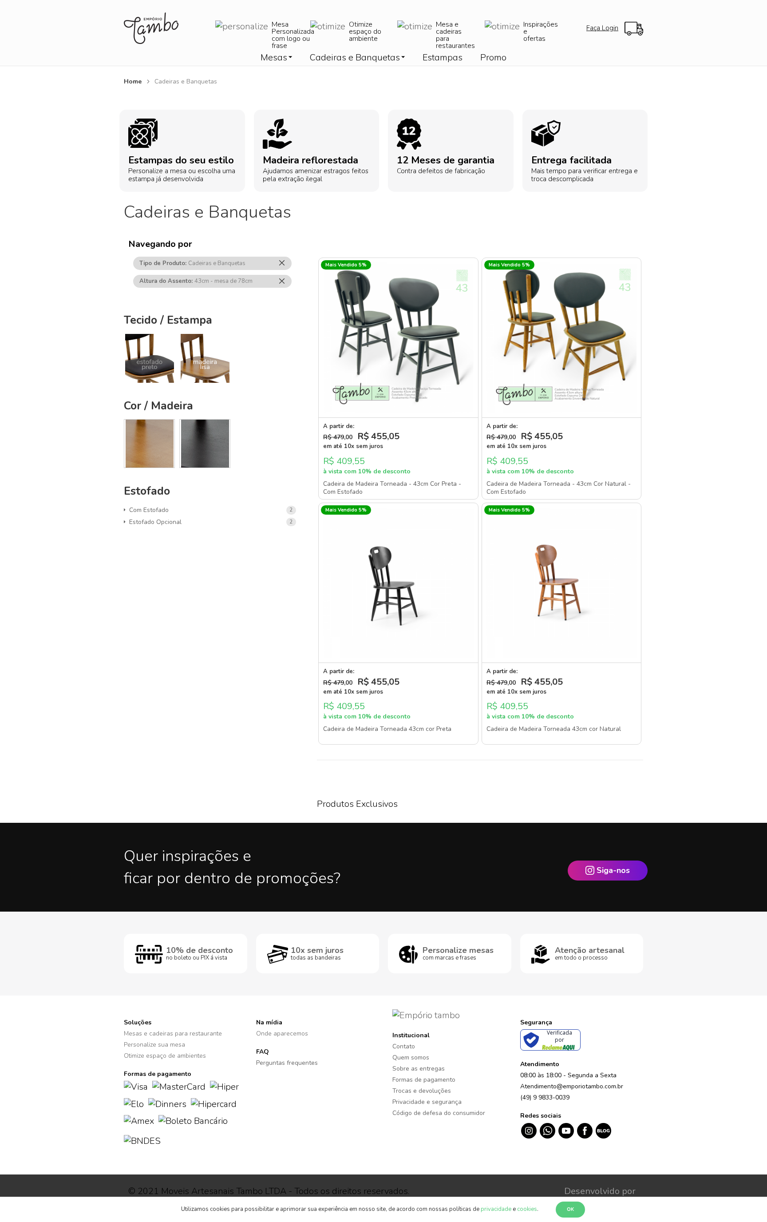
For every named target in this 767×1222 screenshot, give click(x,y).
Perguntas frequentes (287, 1063)
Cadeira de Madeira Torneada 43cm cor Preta (387, 729)
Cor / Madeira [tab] (158, 405)
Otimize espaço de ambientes (165, 1055)
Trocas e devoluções (421, 1091)
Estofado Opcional (157, 522)
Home (133, 81)
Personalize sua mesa (154, 1044)
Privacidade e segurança (427, 1102)
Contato (403, 1046)
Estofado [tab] (147, 491)
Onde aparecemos (282, 1033)
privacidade (496, 1209)
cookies (527, 1209)
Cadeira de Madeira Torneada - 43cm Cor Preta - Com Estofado (392, 488)
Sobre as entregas (418, 1068)
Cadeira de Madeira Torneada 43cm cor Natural (553, 729)
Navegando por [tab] (160, 244)
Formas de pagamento (423, 1079)
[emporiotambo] (426, 1015)
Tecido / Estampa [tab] (168, 320)
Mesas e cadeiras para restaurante (173, 1033)
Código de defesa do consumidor (438, 1113)
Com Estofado (150, 510)
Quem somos (410, 1057)
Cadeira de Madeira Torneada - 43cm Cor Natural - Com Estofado (558, 488)
